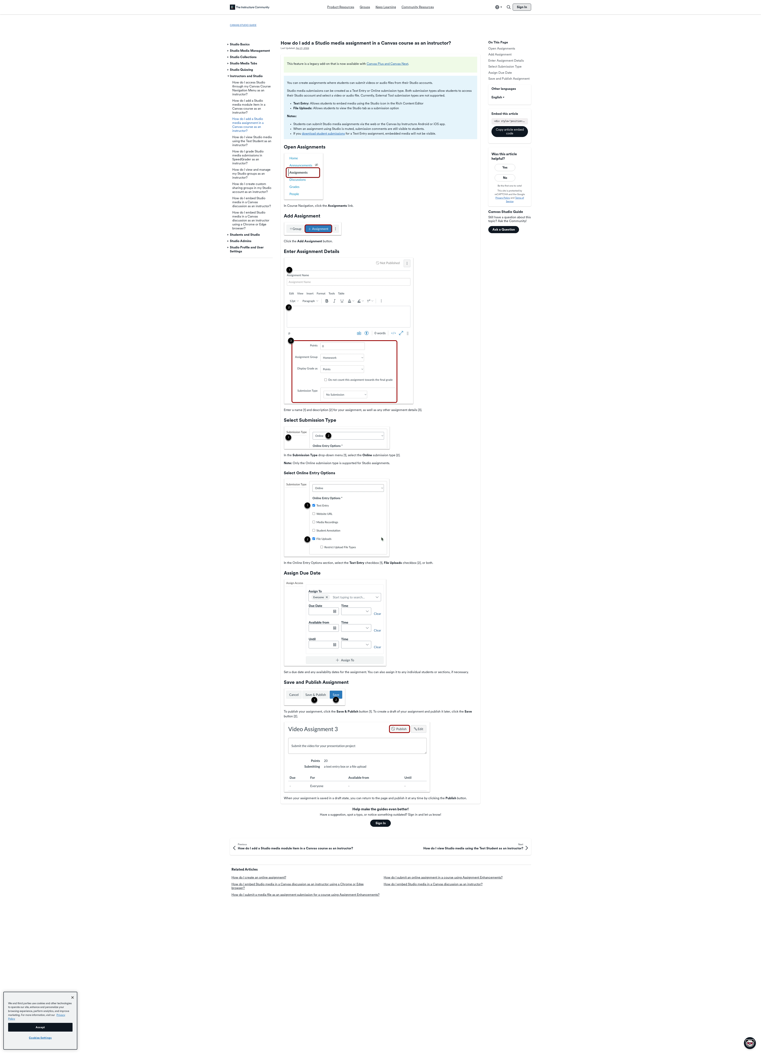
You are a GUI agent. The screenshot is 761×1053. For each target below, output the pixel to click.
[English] (250, 7)
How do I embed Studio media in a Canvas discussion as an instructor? (433, 884)
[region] (40, 1021)
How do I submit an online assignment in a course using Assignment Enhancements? (443, 877)
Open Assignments (501, 48)
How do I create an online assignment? (258, 877)
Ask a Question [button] (503, 229)
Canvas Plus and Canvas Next (387, 64)
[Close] (72, 997)
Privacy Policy (502, 197)
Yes (505, 167)
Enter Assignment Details (506, 60)
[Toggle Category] (228, 44)
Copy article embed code (510, 131)
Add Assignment (499, 54)
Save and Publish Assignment (509, 78)
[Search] (508, 7)
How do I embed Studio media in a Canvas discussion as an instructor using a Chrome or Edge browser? (297, 886)
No (505, 178)
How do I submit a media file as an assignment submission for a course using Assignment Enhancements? (305, 895)
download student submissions (323, 133)
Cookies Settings (40, 1037)
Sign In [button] (381, 823)
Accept (40, 1027)
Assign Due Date (500, 73)
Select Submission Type (505, 66)
